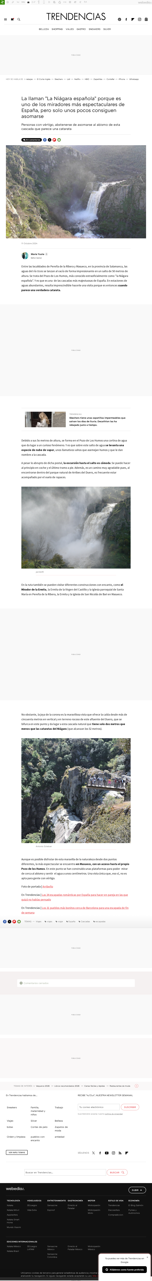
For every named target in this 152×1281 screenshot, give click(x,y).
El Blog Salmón (135, 1205)
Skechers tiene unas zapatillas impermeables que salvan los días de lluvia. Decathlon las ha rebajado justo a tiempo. (97, 421)
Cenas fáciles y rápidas (94, 1086)
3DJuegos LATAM (32, 1247)
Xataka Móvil (13, 1210)
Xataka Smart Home (13, 1221)
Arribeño (48, 886)
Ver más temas (17, 1152)
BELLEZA (44, 29)
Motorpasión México (94, 1247)
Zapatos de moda (61, 1128)
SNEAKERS (94, 29)
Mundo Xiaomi (14, 1227)
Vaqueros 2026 (43, 1086)
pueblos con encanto (38, 1138)
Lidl (68, 79)
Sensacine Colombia (52, 1255)
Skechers (59, 79)
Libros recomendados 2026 (67, 1086)
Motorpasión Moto (94, 1211)
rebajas (29, 79)
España (71, 921)
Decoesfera (113, 1210)
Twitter (49, 140)
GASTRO (81, 29)
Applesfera (12, 1214)
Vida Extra (32, 1210)
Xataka (10, 1205)
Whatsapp (134, 79)
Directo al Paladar (72, 1206)
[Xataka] (2, 2)
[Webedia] (15, 1188)
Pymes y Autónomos (134, 1211)
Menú (5, 19)
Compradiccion (115, 1214)
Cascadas (85, 921)
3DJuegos (32, 1205)
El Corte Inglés (43, 79)
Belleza (59, 1120)
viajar (60, 921)
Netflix (77, 79)
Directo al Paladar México (75, 1247)
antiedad (59, 1136)
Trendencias (75, 414)
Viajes (38, 921)
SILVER (107, 29)
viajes (49, 921)
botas (10, 1126)
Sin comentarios (33, 140)
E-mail (59, 140)
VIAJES (70, 29)
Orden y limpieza (16, 1136)
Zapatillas (98, 79)
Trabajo (59, 1107)
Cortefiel (110, 79)
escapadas (100, 921)
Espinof (51, 1210)
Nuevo (12, 19)
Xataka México (14, 1246)
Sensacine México (52, 1247)
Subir (135, 1190)
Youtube (106, 1152)
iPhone (122, 79)
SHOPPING (57, 29)
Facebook (126, 19)
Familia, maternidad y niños (38, 1111)
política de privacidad (114, 1114)
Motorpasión (94, 1205)
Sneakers (12, 1107)
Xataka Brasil (13, 1251)
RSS (120, 1152)
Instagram (139, 19)
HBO (87, 79)
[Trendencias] (76, 16)
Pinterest (119, 19)
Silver (34, 1120)
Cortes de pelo (39, 1126)
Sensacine (52, 1205)
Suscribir (130, 1107)
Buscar (18, 19)
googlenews (146, 19)
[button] (39, 254)
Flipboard (132, 19)
